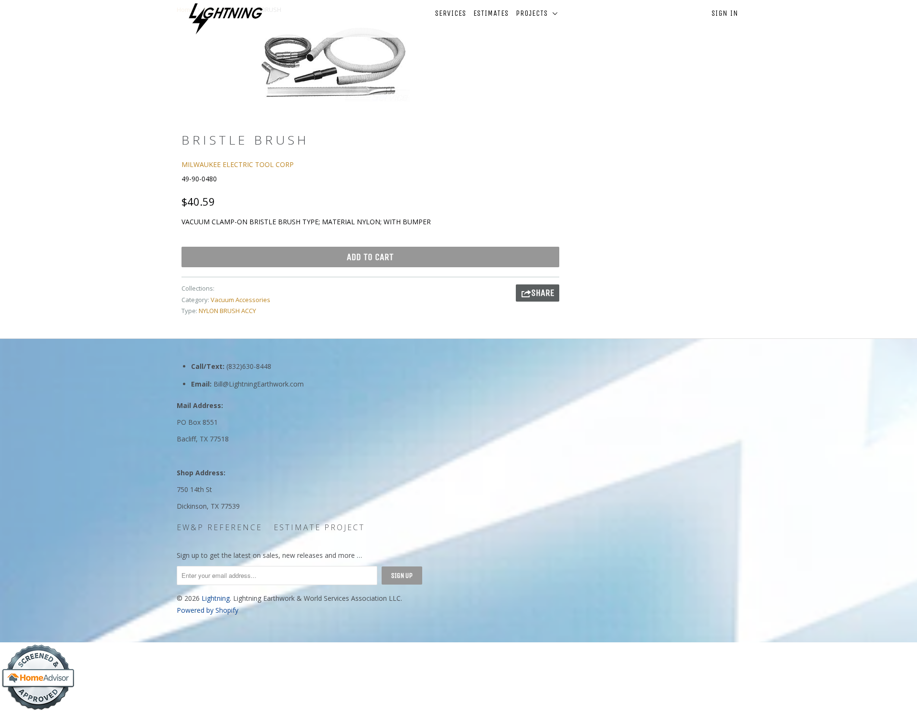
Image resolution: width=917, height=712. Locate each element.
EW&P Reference (219, 527)
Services (450, 13)
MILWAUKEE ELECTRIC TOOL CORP (237, 164)
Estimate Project (319, 527)
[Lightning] (226, 18)
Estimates (491, 13)
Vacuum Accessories (240, 299)
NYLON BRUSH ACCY (227, 310)
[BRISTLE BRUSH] (333, 62)
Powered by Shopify (207, 610)
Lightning (216, 598)
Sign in (725, 13)
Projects (534, 13)
